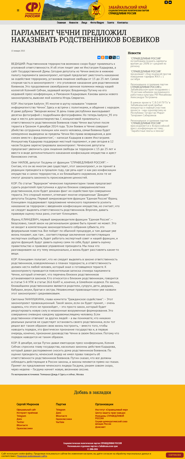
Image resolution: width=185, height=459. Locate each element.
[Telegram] (118, 57)
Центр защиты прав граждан (110, 413)
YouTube (60, 422)
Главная (61, 22)
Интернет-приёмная (27, 413)
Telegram (21, 416)
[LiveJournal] (114, 57)
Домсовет (100, 427)
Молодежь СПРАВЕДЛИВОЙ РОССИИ (109, 417)
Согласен (175, 455)
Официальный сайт (26, 409)
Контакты (122, 22)
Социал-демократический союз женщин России (111, 422)
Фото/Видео (97, 22)
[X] (110, 57)
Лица (84, 22)
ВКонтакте (22, 425)
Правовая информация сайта (32, 456)
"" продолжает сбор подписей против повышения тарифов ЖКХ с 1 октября (149, 75)
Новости (73, 22)
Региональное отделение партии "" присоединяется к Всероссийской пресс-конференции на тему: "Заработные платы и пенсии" (148, 125)
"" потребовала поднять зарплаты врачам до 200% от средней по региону (147, 62)
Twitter (20, 422)
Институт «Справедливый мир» (111, 409)
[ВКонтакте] (99, 57)
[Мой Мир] (106, 57)
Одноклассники (25, 428)
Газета (110, 22)
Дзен (19, 419)
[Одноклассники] (102, 57)
